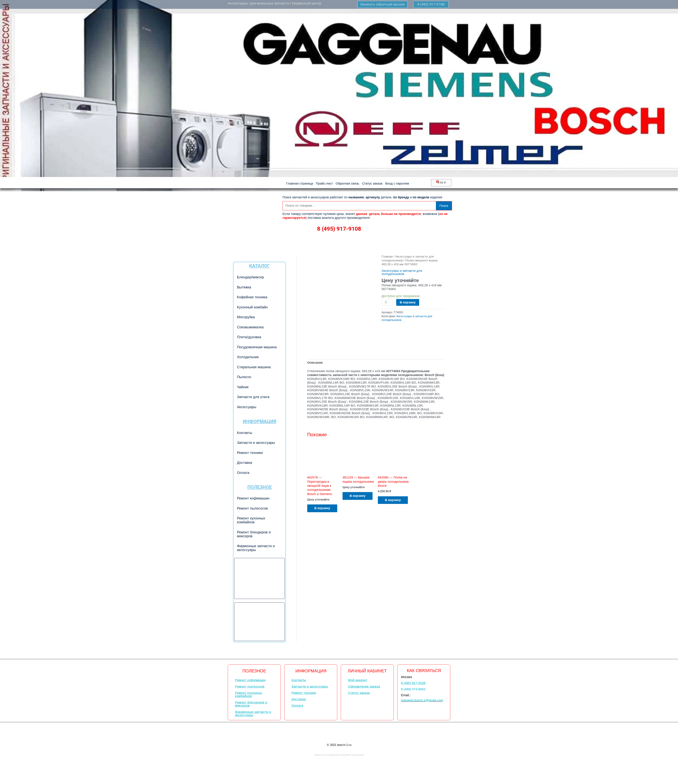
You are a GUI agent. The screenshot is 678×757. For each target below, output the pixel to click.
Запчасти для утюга (253, 397)
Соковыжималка (250, 327)
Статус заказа (372, 183)
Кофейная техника (252, 297)
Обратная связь (347, 183)
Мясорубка (246, 317)
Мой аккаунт (357, 680)
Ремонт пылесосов (252, 508)
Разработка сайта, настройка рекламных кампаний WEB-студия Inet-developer (339, 755)
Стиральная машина (254, 367)
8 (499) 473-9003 (413, 689)
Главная (387, 256)
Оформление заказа (364, 686)
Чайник (243, 387)
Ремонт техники (250, 453)
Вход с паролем (397, 183)
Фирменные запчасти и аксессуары (256, 548)
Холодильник (248, 357)
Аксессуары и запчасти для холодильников (402, 272)
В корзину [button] (322, 508)
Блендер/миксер (250, 277)
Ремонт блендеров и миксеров (254, 534)
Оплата (243, 473)
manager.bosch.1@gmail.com (422, 700)
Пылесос (244, 377)
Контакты (244, 433)
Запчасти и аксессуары (256, 443)
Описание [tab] (315, 362)
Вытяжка (244, 287)
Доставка (244, 463)
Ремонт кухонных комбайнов (251, 520)
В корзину (408, 302)
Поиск (443, 206)
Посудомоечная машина (257, 347)
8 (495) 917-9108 (339, 228)
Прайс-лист (324, 183)
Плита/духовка (249, 337)
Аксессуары (246, 407)
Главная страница (299, 183)
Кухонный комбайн (252, 307)
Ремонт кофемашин (253, 498)
